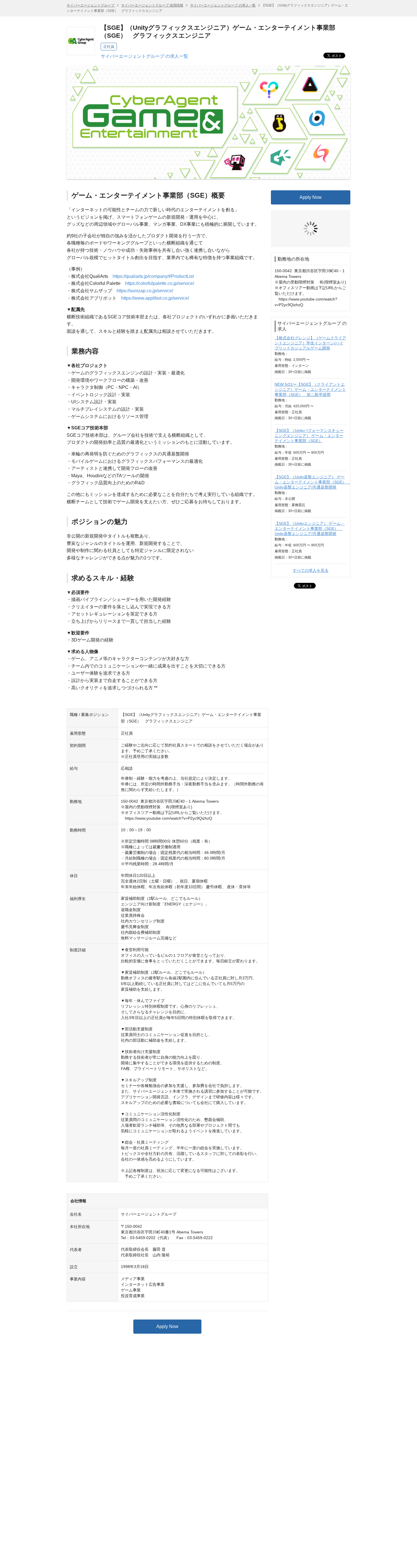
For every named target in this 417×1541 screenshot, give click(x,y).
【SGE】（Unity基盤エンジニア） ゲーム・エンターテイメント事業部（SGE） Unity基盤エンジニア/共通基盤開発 (312, 439)
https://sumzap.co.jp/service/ (145, 290)
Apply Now (167, 1326)
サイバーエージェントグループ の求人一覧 (223, 5)
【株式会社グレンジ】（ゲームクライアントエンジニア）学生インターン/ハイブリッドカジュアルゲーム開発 (310, 300)
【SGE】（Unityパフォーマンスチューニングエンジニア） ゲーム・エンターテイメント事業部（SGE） (309, 393)
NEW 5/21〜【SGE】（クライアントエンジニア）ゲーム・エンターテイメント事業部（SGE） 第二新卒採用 (310, 347)
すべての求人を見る (310, 528)
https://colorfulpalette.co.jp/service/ (159, 283)
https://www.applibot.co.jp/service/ (155, 298)
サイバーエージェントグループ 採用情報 (152, 5)
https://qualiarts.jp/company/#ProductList (153, 276)
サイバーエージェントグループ (91, 5)
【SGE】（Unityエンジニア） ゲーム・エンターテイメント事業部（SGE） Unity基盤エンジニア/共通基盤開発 (310, 486)
